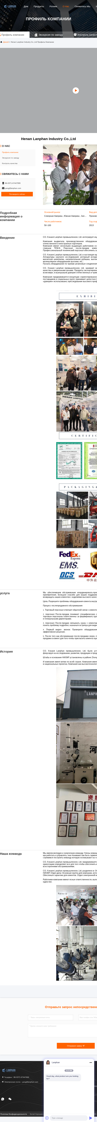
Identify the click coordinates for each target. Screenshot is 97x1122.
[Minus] (90, 1062)
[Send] (91, 1118)
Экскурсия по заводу (10, 158)
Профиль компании (10, 152)
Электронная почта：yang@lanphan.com (21, 1082)
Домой (6, 42)
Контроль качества (9, 163)
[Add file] (47, 1118)
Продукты (39, 6)
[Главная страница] (10, 6)
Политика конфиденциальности (13, 1114)
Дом (26, 6)
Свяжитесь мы (82, 6)
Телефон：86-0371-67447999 (16, 1077)
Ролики (53, 6)
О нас (66, 6)
